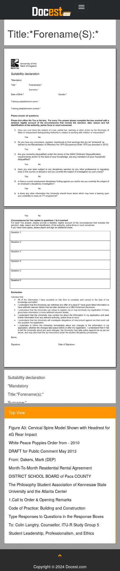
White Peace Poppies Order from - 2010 (44, 442)
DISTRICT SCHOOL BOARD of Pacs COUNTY (50, 476)
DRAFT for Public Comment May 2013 (42, 451)
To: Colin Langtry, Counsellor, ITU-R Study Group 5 (54, 524)
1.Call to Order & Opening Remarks (40, 499)
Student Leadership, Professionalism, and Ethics (51, 533)
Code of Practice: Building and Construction (47, 508)
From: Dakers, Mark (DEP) (32, 459)
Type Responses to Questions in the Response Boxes (56, 516)
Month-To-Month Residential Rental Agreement (50, 468)
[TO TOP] (60, 555)
